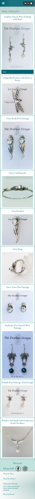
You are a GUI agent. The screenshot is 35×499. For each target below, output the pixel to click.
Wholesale (17, 463)
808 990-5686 (8, 469)
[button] (3, 3)
